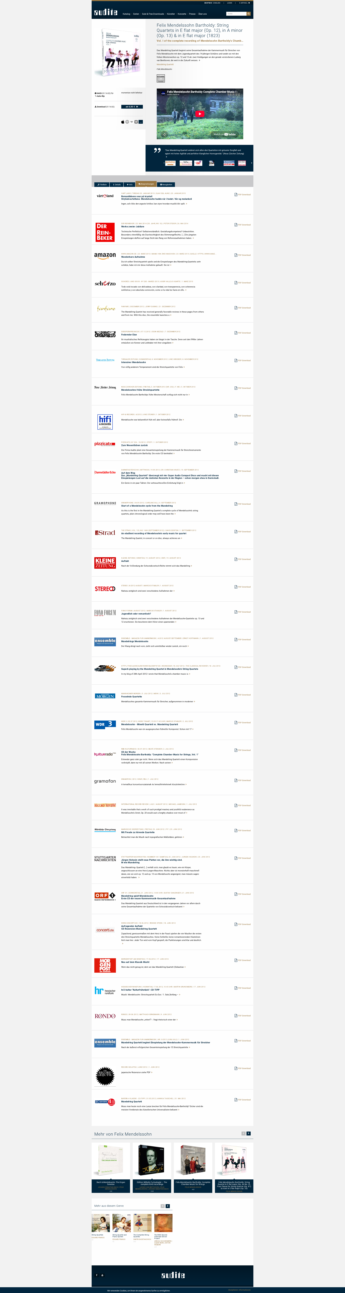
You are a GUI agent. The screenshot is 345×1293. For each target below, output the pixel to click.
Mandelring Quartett (165, 64)
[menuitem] (126, 14)
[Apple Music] (123, 122)
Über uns (202, 14)
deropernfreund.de (130, 332)
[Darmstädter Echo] (105, 472)
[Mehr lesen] (186, 204)
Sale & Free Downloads (153, 14)
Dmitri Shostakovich (142, 1239)
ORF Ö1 (124, 893)
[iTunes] (136, 122)
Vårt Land (126, 193)
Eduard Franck (98, 1238)
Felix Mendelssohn (193, 1187)
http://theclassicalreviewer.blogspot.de (141, 666)
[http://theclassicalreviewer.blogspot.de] (105, 668)
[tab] (101, 184)
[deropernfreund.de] (105, 334)
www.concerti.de (129, 923)
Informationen (245, 1290)
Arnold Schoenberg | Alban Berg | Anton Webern (163, 1243)
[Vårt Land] (105, 196)
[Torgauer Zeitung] (105, 360)
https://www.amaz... (207, 254)
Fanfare (125, 307)
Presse (192, 14)
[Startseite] (105, 12)
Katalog (126, 14)
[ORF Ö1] (105, 896)
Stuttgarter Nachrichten (133, 857)
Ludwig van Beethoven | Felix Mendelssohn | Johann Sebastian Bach (152, 1188)
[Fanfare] (105, 309)
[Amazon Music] (132, 122)
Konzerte (182, 14)
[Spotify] (127, 122)
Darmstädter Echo (130, 470)
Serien (136, 14)
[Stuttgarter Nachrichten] (105, 858)
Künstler (171, 14)
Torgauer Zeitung (129, 359)
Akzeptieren (233, 1290)
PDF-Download (244, 195)
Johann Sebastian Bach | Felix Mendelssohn (111, 1188)
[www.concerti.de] (105, 930)
